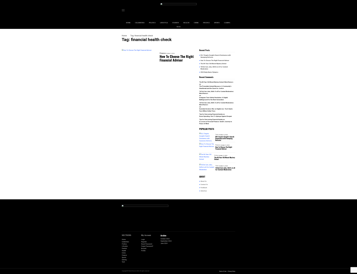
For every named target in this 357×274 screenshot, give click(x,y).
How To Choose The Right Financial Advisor (177, 58)
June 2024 (164, 243)
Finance (206, 22)
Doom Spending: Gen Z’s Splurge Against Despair (215, 116)
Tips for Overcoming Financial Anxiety (211, 114)
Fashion (175, 22)
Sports (217, 22)
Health (186, 22)
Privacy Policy (231, 271)
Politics (152, 22)
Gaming (227, 22)
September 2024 (166, 241)
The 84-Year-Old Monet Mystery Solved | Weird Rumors (216, 82)
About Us (203, 181)
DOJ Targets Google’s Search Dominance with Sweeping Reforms (216, 56)
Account (143, 248)
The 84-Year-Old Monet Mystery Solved (213, 63)
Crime (196, 22)
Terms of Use (222, 271)
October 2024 (165, 239)
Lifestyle (164, 22)
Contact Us (204, 184)
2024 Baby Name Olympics (209, 72)
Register (144, 242)
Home (128, 22)
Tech (178, 27)
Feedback (204, 187)
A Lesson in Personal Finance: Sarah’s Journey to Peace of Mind (215, 123)
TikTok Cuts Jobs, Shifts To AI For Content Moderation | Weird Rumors (216, 92)
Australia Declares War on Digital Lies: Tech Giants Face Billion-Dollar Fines (216, 110)
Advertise (204, 191)
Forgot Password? (147, 246)
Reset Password (146, 244)
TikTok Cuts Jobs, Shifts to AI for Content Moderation (214, 68)
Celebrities (139, 22)
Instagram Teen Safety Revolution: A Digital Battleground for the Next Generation (213, 99)
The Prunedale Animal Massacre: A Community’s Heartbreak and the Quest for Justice (215, 87)
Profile (143, 251)
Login (143, 239)
